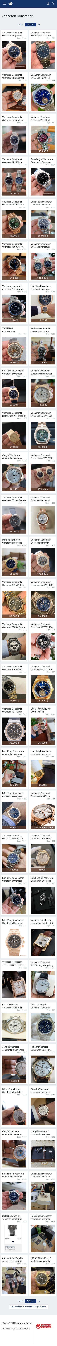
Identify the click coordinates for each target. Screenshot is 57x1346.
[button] (5, 4)
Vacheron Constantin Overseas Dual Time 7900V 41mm (41, 796)
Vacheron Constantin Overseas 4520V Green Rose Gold (13, 205)
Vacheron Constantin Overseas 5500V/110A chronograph (42, 627)
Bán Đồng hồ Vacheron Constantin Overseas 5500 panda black (42, 881)
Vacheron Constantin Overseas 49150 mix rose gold (12, 712)
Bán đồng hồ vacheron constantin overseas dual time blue (13, 1177)
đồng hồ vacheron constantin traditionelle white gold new (13, 1050)
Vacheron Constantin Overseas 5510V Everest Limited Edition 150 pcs (14, 500)
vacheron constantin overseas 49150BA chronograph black (40, 331)
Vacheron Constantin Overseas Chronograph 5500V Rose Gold (13, 78)
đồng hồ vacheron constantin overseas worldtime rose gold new (14, 1134)
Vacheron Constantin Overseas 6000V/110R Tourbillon (42, 669)
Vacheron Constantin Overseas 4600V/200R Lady (42, 458)
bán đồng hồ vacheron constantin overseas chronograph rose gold (41, 754)
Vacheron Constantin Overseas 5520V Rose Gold (41, 416)
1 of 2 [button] (20, 24)
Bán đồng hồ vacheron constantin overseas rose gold (41, 1219)
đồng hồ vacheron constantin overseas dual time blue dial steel (42, 1134)
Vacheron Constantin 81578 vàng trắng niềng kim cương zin (42, 965)
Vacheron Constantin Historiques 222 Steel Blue (41, 35)
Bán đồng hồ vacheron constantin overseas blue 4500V (41, 205)
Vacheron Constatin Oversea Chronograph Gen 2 (12, 838)
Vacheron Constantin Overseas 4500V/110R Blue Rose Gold (13, 247)
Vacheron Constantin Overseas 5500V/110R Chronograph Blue (42, 585)
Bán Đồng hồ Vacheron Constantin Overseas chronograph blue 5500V (14, 881)
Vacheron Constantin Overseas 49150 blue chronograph (12, 162)
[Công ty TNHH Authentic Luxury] (45, 1326)
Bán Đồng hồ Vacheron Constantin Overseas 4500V (42, 162)
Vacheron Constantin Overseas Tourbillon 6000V (41, 78)
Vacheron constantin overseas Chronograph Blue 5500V (13, 289)
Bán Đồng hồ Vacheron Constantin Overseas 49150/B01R (13, 923)
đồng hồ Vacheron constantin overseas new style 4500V (12, 458)
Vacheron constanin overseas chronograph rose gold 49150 (41, 373)
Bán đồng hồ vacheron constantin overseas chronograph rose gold (13, 754)
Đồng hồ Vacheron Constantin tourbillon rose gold (12, 1092)
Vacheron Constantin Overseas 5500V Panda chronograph (13, 627)
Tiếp (29, 24)
